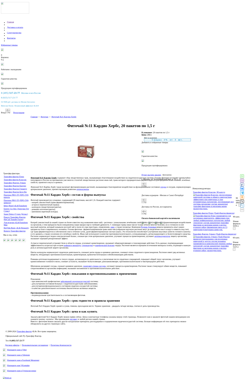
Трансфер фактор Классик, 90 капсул (209, 192)
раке (112, 227)
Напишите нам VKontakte (18, 365)
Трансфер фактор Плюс (14, 177)
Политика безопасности (61, 345)
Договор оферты (12, 345)
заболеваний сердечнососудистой (75, 281)
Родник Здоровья (148, 227)
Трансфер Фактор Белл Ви (15, 192)
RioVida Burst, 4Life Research (16, 228)
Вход (3, 113)
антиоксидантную (162, 236)
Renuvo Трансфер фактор (15, 231)
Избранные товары (9, 45)
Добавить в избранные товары (155, 142)
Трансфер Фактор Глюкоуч (15, 189)
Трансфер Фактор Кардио (15, 186)
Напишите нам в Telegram (18, 355)
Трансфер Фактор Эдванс (15, 183)
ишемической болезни (104, 245)
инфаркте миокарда (72, 245)
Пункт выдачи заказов (151, 175)
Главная (10, 22)
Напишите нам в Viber (17, 350)
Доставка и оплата (15, 27)
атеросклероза (83, 189)
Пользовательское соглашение (35, 345)
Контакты (11, 38)
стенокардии (87, 245)
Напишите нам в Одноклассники (21, 371)
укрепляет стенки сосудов (94, 266)
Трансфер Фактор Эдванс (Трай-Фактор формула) (214, 234)
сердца (163, 187)
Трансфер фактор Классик (15, 180)
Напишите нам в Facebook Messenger (23, 360)
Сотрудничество (14, 33)
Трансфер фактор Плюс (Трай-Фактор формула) (213, 213)
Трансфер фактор (24, 331)
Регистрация (18, 113)
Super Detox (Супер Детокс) (16, 214)
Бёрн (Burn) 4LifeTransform (15, 206)
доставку (73, 319)
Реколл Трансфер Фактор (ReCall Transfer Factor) (15, 218)
